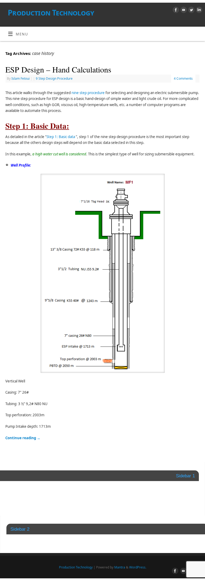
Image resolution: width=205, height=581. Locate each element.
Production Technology (51, 12)
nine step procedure (88, 92)
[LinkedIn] (198, 11)
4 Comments (183, 78)
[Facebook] (175, 11)
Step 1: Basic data (60, 136)
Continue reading (22, 437)
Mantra (119, 567)
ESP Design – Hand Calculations (58, 69)
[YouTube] (183, 11)
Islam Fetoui (20, 78)
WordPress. (137, 567)
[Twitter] (191, 11)
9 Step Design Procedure (54, 78)
